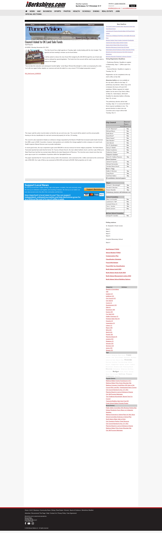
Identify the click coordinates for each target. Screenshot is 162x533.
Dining (53, 510)
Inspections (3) (110, 323)
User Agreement (72, 513)
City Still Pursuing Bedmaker (114, 394)
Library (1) (109, 325)
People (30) (109, 334)
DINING (96, 11)
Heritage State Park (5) (113, 318)
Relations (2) (110, 341)
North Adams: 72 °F (83, 6)
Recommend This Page (38, 513)
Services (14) (110, 345)
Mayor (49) (109, 327)
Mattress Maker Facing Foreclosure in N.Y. (118, 380)
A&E (39, 11)
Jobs (118, 11)
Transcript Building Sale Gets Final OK (117, 401)
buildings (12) (110, 296)
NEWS (32, 11)
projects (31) (109, 339)
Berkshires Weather (88, 510)
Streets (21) (109, 350)
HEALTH (76, 11)
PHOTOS (67, 11)
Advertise (27, 513)
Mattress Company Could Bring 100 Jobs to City (120, 385)
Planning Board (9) (111, 336)
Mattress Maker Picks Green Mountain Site (118, 383)
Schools (66, 510)
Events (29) (109, 312)
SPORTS (57, 11)
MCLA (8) (109, 330)
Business (36, 510)
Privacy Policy (62, 513)
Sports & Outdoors (75, 510)
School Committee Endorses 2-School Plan (118, 417)
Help (47, 513)
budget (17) (109, 294)
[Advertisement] (122, 460)
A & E (31, 510)
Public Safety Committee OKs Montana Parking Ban (121, 408)
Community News (45, 510)
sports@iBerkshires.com (129, 8)
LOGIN (116, 3)
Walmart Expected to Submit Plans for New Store (120, 414)
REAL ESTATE (107, 11)
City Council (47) (111, 298)
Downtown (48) (110, 309)
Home (26, 510)
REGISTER (122, 3)
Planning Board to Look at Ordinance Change (119, 392)
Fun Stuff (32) (110, 314)
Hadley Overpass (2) (112, 316)
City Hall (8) (109, 300)
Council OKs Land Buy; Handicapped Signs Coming (121, 387)
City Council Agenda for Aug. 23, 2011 (117, 389)
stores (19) (109, 348)
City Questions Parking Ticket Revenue (117, 421)
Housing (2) (109, 321)
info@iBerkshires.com (114, 8)
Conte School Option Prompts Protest (117, 403)
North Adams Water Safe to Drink (116, 419)
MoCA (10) (109, 332)
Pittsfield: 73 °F (95, 6)
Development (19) (111, 305)
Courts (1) (109, 303)
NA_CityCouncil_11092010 (33, 73)
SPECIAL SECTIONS (33, 14)
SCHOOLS (86, 11)
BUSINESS (47, 11)
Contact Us (53, 513)
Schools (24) (109, 343)
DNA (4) (108, 307)
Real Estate (59, 510)
